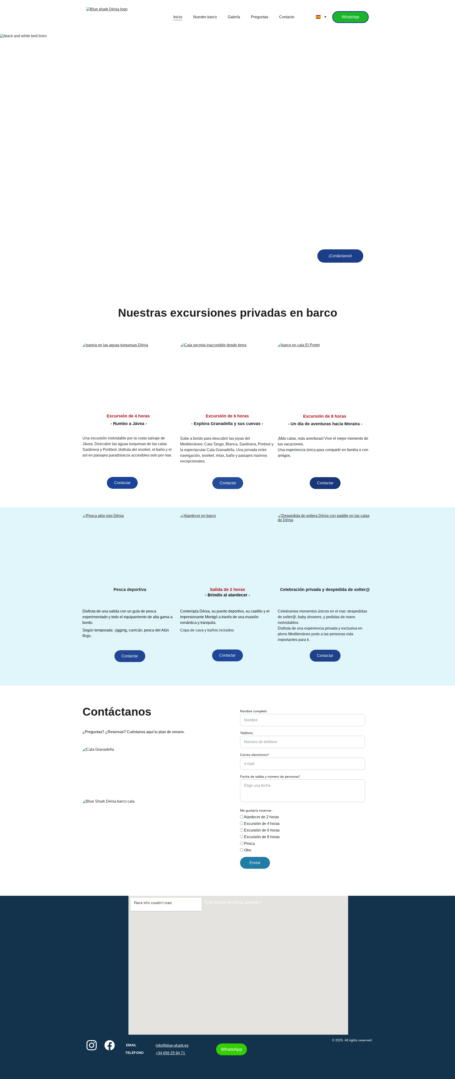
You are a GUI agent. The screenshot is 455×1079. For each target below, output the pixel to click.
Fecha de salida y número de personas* (270, 776)
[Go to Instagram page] (91, 1045)
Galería (234, 17)
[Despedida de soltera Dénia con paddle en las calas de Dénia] (325, 547)
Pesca (249, 843)
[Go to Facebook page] (110, 1045)
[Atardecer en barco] (227, 547)
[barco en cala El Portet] (325, 376)
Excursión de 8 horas (261, 837)
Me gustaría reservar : (256, 810)
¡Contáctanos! (340, 256)
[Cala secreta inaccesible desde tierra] (227, 376)
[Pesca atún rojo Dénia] (129, 547)
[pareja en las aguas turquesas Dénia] (129, 376)
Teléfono (246, 733)
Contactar (122, 483)
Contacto (286, 17)
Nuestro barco (205, 17)
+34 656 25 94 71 (170, 1053)
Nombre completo (253, 711)
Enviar (255, 863)
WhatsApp (350, 17)
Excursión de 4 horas (261, 824)
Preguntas (259, 17)
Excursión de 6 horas (261, 830)
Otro (247, 850)
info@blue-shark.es (172, 1045)
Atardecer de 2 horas (261, 817)
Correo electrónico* (254, 755)
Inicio (177, 17)
